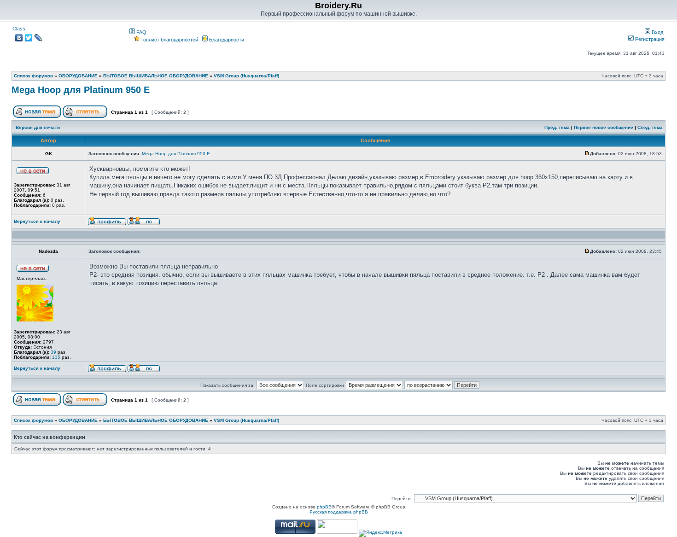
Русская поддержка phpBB (338, 511)
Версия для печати (38, 127)
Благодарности (226, 39)
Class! (19, 28)
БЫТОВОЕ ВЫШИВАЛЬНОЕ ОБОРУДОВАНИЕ (155, 75)
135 (56, 357)
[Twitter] (29, 38)
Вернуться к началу (37, 221)
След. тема (650, 127)
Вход (656, 32)
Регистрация (649, 39)
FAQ (140, 32)
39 (53, 352)
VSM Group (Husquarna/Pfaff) (246, 75)
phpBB (324, 506)
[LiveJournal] (38, 38)
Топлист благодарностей (169, 39)
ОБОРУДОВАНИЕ (78, 75)
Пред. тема (557, 127)
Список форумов (33, 75)
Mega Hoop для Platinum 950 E (81, 90)
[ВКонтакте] (19, 38)
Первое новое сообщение (603, 127)
